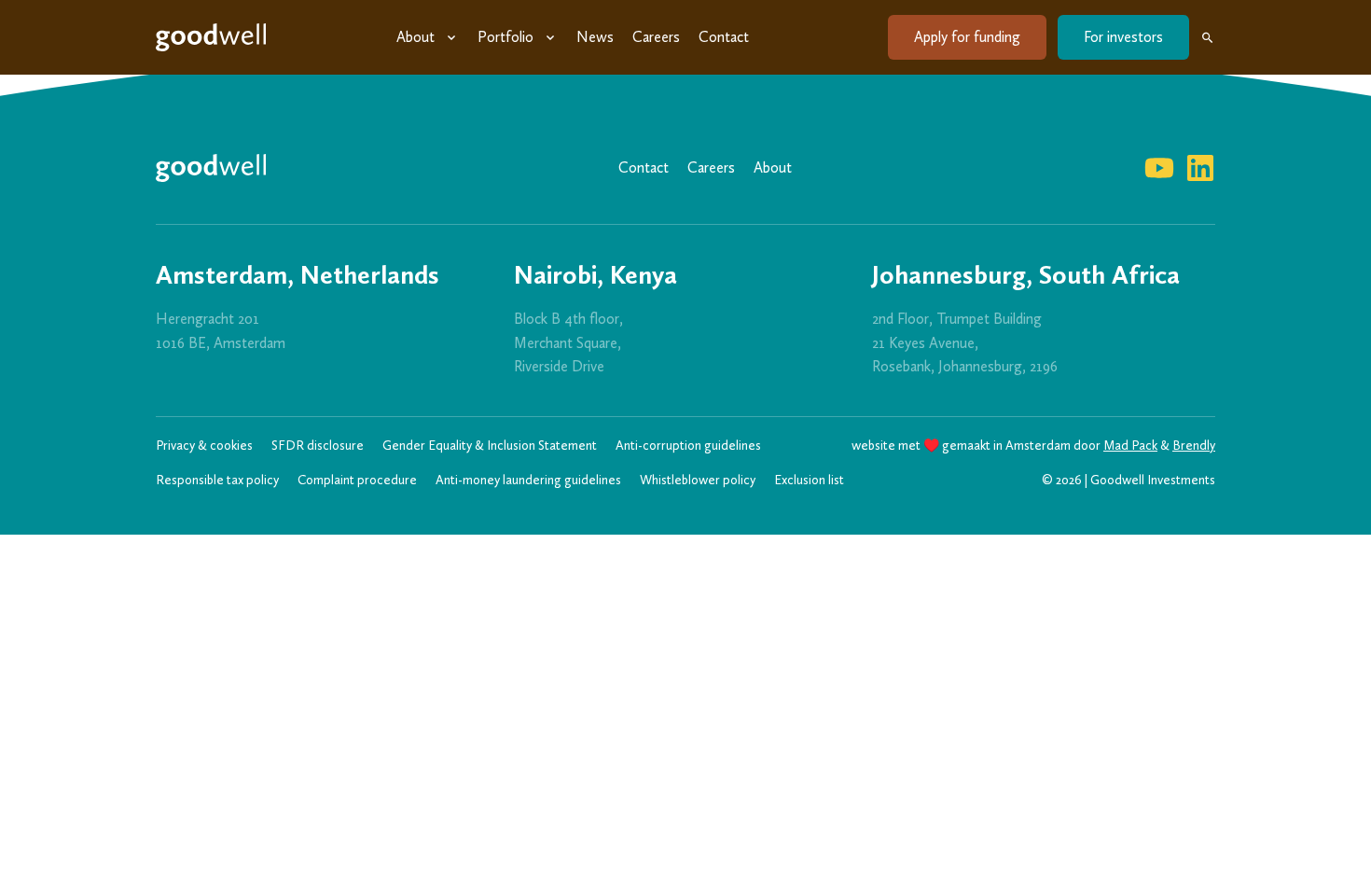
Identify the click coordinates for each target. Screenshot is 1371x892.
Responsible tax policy (217, 480)
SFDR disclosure (317, 445)
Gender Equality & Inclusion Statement (489, 445)
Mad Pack (1130, 445)
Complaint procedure (357, 480)
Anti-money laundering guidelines (528, 480)
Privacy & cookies (204, 445)
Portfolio (505, 37)
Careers (656, 37)
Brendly (1193, 445)
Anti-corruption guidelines (688, 445)
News (595, 37)
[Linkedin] (1200, 168)
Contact (724, 37)
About (415, 37)
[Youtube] (1159, 168)
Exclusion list (809, 480)
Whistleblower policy (697, 480)
